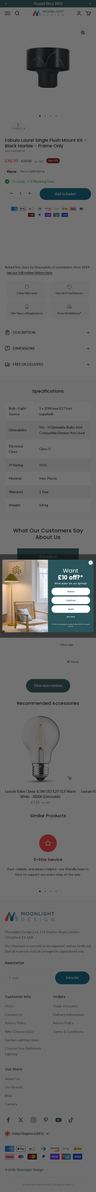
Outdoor (71, 600)
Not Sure (71, 616)
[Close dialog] (91, 563)
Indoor (71, 591)
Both (70, 608)
